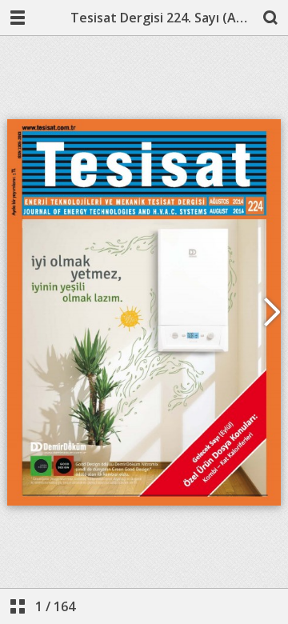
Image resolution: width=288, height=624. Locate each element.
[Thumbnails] (17, 606)
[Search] (270, 17)
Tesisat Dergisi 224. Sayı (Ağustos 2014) (161, 17)
